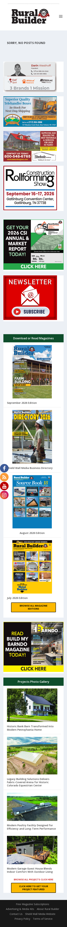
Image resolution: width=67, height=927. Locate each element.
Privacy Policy (22, 918)
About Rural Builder (48, 909)
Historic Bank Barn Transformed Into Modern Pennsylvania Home (30, 728)
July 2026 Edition (17, 598)
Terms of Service (43, 918)
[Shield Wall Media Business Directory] (32, 437)
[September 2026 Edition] (32, 372)
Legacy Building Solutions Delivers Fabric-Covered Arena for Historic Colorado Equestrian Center (28, 782)
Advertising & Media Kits (20, 909)
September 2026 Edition (22, 402)
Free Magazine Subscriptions (32, 904)
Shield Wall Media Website (40, 914)
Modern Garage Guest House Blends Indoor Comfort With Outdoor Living (30, 870)
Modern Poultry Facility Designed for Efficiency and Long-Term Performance (31, 827)
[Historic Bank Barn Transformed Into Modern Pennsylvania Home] (32, 705)
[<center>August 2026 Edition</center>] (32, 502)
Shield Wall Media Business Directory (30, 468)
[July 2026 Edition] (32, 567)
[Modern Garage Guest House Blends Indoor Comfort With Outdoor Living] (32, 850)
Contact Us (16, 914)
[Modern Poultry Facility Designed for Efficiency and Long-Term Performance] (32, 807)
